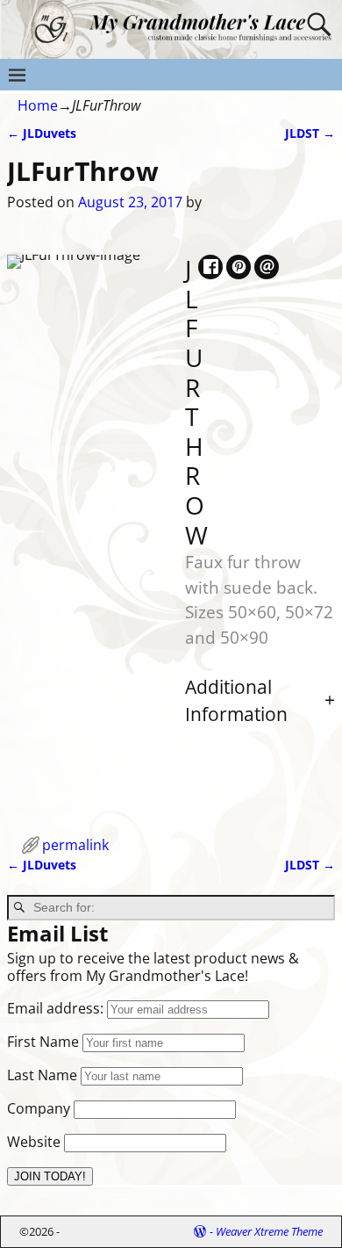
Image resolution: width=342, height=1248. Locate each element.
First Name (43, 1041)
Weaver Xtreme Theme (269, 1231)
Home (38, 105)
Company (38, 1108)
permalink (75, 845)
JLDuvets (41, 133)
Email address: (57, 1008)
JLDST (310, 133)
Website (34, 1141)
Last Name (42, 1075)
